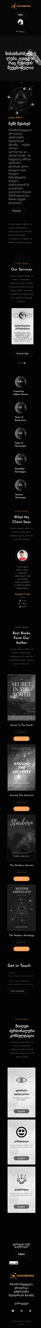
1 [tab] (18, 356)
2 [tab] (20, 356)
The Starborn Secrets (21, 853)
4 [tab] (24, 356)
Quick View (26, 704)
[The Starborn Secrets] (21, 826)
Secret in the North (21, 713)
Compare (21, 704)
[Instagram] (21, 1299)
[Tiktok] (30, 1299)
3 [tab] (22, 356)
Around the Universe (21, 783)
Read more (21, 720)
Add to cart (21, 790)
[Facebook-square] (13, 1299)
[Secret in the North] (21, 686)
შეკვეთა (21, 1099)
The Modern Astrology (21, 923)
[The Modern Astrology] (21, 896)
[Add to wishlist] (17, 704)
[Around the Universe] (21, 756)
